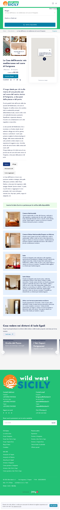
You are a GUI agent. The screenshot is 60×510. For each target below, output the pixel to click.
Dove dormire (11, 31)
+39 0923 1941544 (9, 397)
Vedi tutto (8, 334)
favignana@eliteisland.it (43, 397)
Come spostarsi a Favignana (10, 465)
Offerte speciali (35, 447)
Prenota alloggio (9, 76)
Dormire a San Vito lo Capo (38, 439)
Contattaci (5, 447)
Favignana (54, 31)
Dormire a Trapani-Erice (37, 442)
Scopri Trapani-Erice (8, 442)
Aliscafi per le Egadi (8, 460)
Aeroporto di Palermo (9, 457)
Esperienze (34, 433)
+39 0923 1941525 (9, 406)
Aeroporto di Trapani (8, 454)
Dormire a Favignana (36, 436)
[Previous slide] (3, 352)
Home (4, 31)
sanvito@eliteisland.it (42, 402)
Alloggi (14, 164)
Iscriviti (53, 423)
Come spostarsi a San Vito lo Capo (12, 471)
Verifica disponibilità (31, 25)
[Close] (50, 50)
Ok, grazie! (53, 505)
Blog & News (6, 444)
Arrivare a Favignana (8, 463)
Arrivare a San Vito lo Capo (10, 468)
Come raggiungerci (9, 173)
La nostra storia (7, 433)
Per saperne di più (16, 506)
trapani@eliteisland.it (42, 406)
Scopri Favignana (7, 436)
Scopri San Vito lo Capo (9, 439)
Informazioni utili (9, 168)
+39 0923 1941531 (9, 402)
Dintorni (7, 164)
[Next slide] (57, 352)
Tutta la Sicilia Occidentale (38, 444)
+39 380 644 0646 (41, 413)
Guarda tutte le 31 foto (19, 52)
